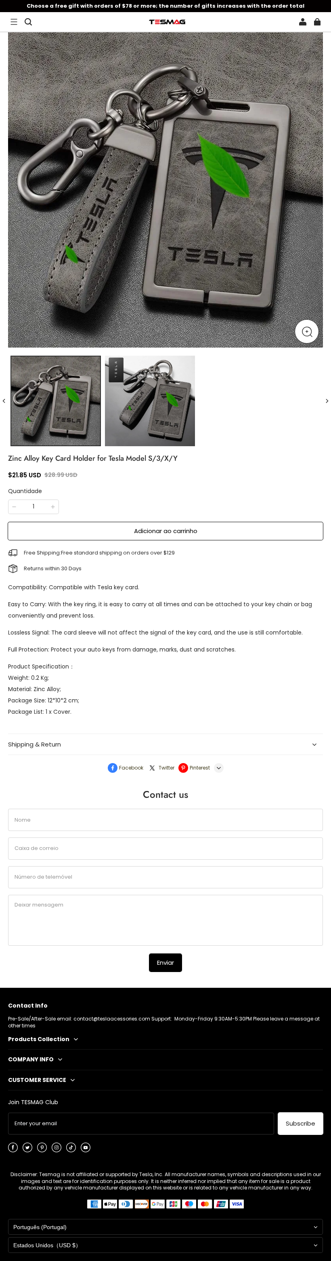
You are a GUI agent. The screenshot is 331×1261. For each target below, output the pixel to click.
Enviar (165, 962)
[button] (13, 21)
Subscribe (300, 1123)
